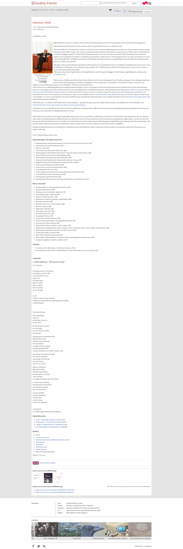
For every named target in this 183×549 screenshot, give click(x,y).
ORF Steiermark (41, 447)
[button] (118, 11)
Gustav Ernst (59, 105)
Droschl (83, 250)
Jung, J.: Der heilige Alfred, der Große (48, 420)
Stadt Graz (39, 445)
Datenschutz (139, 546)
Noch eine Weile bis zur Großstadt (140, 538)
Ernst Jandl (50, 105)
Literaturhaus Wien (42, 437)
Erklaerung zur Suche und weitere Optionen (114, 2)
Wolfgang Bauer (124, 90)
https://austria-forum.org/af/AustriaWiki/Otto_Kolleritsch (55, 492)
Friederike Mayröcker (39, 105)
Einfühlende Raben (98, 538)
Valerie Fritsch (133, 97)
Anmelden (147, 12)
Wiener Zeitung (41, 449)
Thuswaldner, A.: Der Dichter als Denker (48, 422)
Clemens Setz (146, 97)
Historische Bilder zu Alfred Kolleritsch (48, 427)
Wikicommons (42, 80)
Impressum (148, 546)
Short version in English (47, 463)
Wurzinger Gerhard (93, 508)
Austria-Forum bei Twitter (38, 546)
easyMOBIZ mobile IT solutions (118, 538)
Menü (134, 3)
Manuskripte (40, 442)
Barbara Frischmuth (137, 90)
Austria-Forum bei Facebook (33, 546)
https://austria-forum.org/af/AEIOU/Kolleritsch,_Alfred (83, 510)
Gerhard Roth (116, 94)
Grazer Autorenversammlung (75, 105)
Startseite (33, 3)
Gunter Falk (43, 92)
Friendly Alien (77, 538)
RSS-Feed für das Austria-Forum (44, 546)
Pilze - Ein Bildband (49, 538)
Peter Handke (54, 92)
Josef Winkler (128, 94)
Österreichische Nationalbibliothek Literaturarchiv (52, 440)
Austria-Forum (46, 3)
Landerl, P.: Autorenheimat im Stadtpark (49, 424)
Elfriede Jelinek (106, 94)
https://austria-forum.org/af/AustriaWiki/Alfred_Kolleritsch (55, 490)
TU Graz (147, 3)
